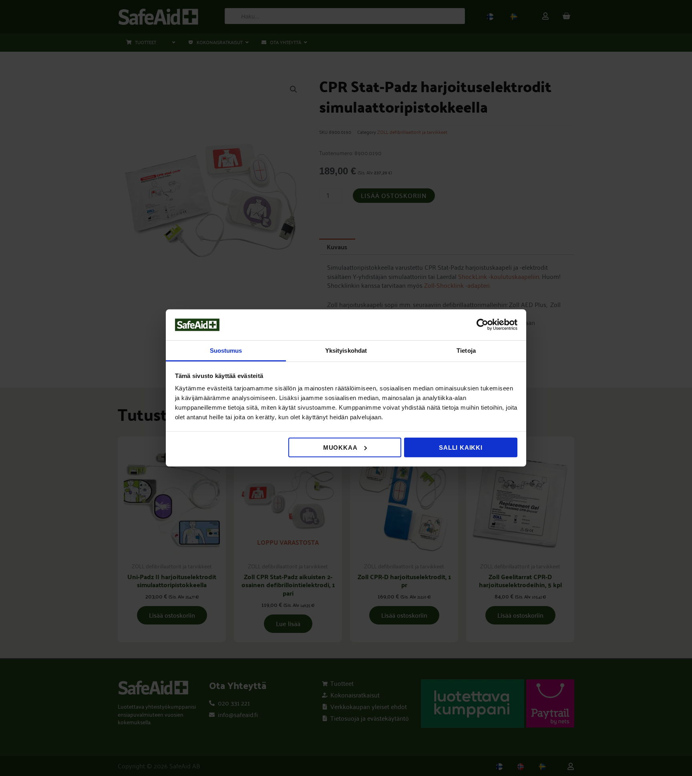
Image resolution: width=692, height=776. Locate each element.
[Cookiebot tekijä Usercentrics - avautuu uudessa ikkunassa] (482, 325)
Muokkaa (340, 447)
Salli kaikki (461, 447)
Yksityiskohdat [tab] (346, 350)
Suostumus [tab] (226, 350)
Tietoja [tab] (466, 350)
